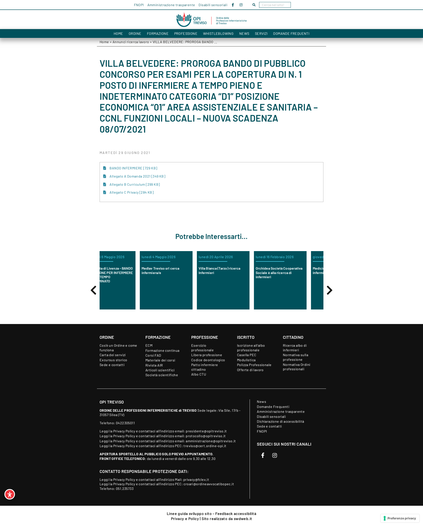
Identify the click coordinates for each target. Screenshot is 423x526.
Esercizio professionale (202, 347)
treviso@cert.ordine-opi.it (205, 446)
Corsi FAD (153, 355)
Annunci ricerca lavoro (131, 42)
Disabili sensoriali (213, 5)
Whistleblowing (218, 33)
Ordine (135, 33)
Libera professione (206, 355)
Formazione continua (162, 350)
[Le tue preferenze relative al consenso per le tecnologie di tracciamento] (399, 518)
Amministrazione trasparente (171, 5)
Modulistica (246, 360)
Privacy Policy (124, 431)
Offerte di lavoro (250, 370)
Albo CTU (198, 374)
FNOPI (139, 5)
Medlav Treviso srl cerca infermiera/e (123, 270)
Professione (185, 33)
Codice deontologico (208, 360)
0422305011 (125, 423)
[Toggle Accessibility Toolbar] (9, 494)
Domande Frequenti (291, 33)
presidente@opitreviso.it (206, 431)
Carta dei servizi (113, 355)
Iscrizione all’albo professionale (251, 347)
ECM (148, 345)
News (244, 33)
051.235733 (125, 488)
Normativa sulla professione (295, 357)
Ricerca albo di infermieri (295, 347)
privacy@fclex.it (196, 479)
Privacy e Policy (185, 518)
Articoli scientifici (159, 370)
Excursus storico (113, 360)
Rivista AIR (154, 365)
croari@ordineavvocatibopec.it (209, 484)
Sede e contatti (112, 365)
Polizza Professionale (254, 365)
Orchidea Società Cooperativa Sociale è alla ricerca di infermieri (241, 272)
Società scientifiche (161, 375)
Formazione (158, 33)
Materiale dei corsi (160, 360)
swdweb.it (243, 518)
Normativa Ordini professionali (296, 366)
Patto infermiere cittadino (204, 367)
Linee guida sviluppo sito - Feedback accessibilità (211, 513)
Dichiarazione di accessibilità (280, 421)
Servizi (261, 33)
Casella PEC (246, 355)
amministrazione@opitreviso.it (211, 441)
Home (118, 33)
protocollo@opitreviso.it (206, 436)
